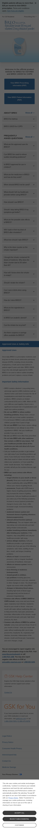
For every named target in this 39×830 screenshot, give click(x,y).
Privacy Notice (13, 798)
